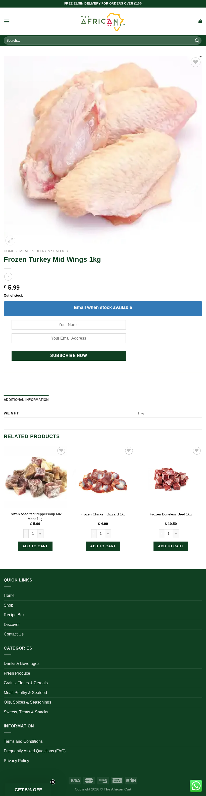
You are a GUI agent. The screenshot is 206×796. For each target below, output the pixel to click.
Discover (12, 624)
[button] (28, 789)
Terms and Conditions (23, 741)
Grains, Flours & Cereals (26, 683)
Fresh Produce (17, 673)
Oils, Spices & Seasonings (27, 702)
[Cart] (200, 21)
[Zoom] (10, 240)
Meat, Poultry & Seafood (43, 251)
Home (9, 251)
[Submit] (197, 40)
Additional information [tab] (26, 400)
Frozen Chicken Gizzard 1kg (103, 514)
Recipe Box (14, 615)
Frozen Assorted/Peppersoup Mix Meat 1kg (35, 516)
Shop (8, 605)
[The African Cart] (103, 21)
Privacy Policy (16, 761)
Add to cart (35, 546)
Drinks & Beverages (21, 663)
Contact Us (14, 634)
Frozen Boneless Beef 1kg (171, 514)
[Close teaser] (52, 781)
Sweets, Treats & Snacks (26, 712)
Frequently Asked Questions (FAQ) (35, 751)
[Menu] (7, 21)
